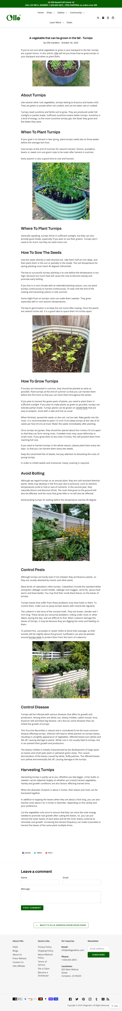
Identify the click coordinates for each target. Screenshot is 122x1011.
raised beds (82, 407)
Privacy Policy (45, 946)
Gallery (62, 12)
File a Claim (43, 968)
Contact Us (18, 962)
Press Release (19, 958)
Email (65, 877)
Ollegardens (87, 1005)
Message (25, 888)
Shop (51, 12)
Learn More (57, 22)
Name (24, 877)
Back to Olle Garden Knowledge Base (62, 925)
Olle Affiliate (19, 966)
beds (35, 637)
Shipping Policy (45, 950)
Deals (69, 22)
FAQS (15, 946)
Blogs (15, 950)
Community (78, 12)
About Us (17, 954)
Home (41, 12)
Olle (56, 53)
